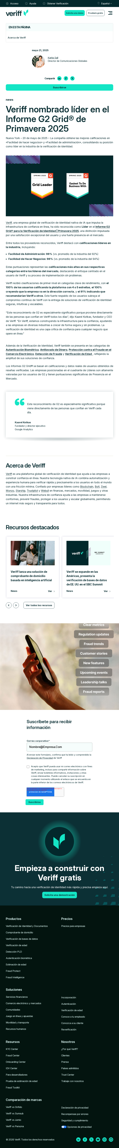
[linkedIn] (59, 78)
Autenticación (68, 1003)
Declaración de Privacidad (40, 758)
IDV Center (11, 1068)
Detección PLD (14, 951)
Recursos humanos (16, 1028)
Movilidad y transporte (17, 1022)
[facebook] (66, 78)
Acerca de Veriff (17, 37)
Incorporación (68, 997)
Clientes (65, 1055)
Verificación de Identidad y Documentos (27, 926)
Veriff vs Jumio (13, 1119)
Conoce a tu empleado (73, 1016)
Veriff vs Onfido (14, 1107)
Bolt (97, 486)
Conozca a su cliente (72, 1023)
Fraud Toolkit (13, 1087)
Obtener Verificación (57, 3)
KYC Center (12, 1049)
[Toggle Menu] (110, 13)
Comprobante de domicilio (19, 932)
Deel (104, 486)
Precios (67, 918)
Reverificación (68, 1029)
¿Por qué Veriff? (69, 1049)
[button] (9, 605)
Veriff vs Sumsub (15, 1113)
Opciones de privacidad (79, 1126)
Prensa (65, 1061)
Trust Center (67, 1074)
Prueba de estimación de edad (21, 1081)
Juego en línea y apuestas (19, 1016)
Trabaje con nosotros (72, 1081)
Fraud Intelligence (15, 977)
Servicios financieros (17, 996)
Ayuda (32, 3)
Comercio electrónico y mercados (23, 1003)
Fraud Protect (13, 970)
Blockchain (86, 486)
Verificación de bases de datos (22, 938)
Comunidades (13, 1009)
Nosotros (68, 1042)
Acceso (14, 3)
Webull (45, 490)
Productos (13, 918)
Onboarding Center (16, 1061)
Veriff (9, 222)
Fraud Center (12, 1055)
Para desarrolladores (16, 1074)
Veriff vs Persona (15, 1126)
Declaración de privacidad (74, 1107)
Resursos (13, 1042)
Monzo (10, 490)
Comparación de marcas (24, 1100)
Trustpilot (32, 490)
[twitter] (72, 78)
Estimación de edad (16, 964)
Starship (20, 490)
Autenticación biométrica (19, 958)
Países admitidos (70, 1068)
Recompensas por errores (74, 1114)
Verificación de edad (16, 945)
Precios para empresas (73, 926)
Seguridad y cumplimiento (74, 1120)
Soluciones (14, 989)
